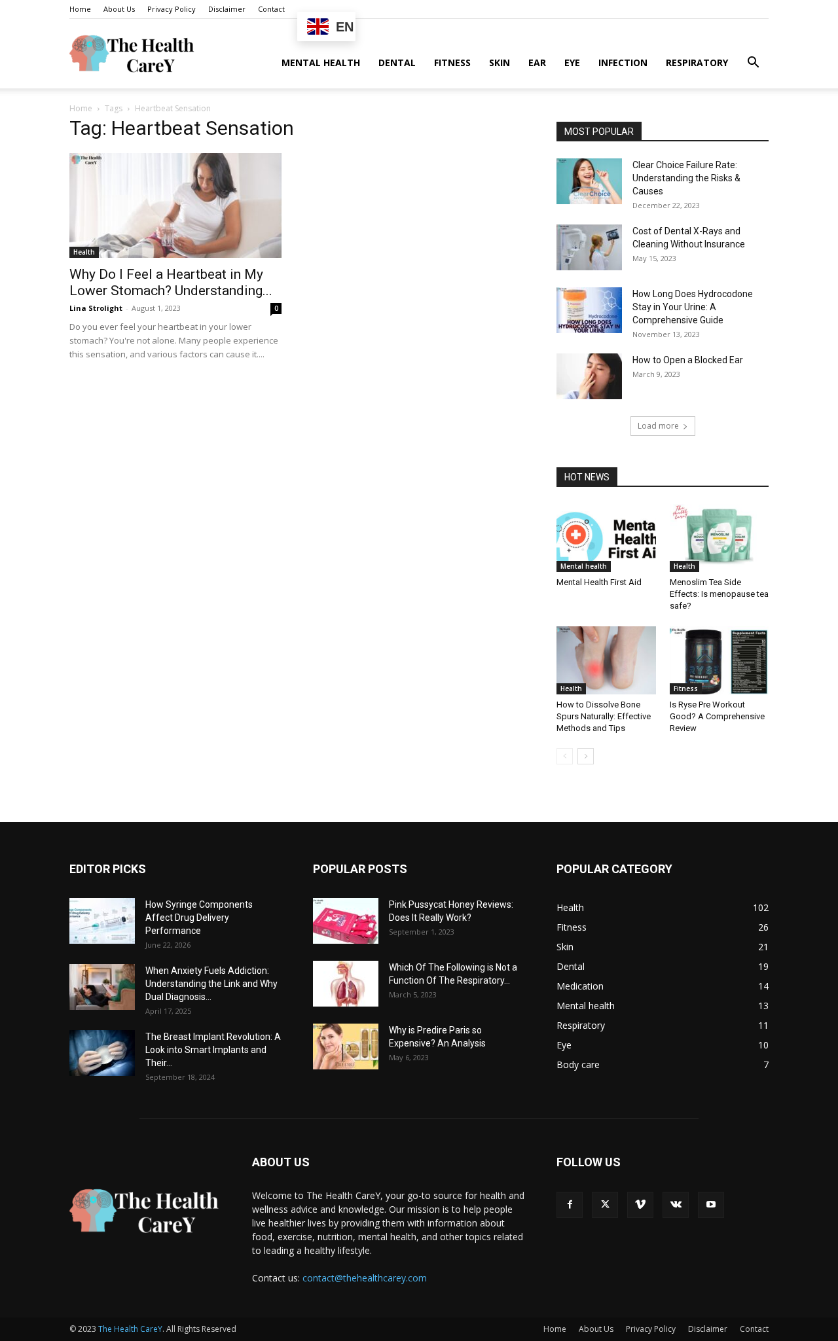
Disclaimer (227, 9)
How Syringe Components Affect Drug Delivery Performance (199, 917)
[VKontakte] (676, 1205)
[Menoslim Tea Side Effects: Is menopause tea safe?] (719, 538)
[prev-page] (564, 756)
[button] (753, 64)
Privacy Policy (171, 9)
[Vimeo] (640, 1205)
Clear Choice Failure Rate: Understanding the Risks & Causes (686, 178)
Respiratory (697, 62)
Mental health (321, 62)
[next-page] (585, 756)
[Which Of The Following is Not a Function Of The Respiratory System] (345, 984)
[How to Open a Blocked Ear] (589, 376)
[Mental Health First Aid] (606, 538)
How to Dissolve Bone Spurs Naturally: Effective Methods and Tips (603, 716)
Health (84, 252)
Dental (397, 62)
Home (80, 9)
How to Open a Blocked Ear (687, 360)
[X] (605, 1205)
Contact (271, 9)
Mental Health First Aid (599, 582)
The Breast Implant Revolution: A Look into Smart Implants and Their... (213, 1049)
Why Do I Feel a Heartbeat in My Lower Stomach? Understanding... (170, 282)
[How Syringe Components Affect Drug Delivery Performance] (102, 921)
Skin (499, 62)
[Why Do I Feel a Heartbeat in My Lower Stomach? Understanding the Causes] (175, 205)
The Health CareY (130, 1328)
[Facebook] (569, 1205)
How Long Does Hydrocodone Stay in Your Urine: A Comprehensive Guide (692, 307)
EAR (537, 62)
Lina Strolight (95, 308)
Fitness (452, 62)
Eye (572, 62)
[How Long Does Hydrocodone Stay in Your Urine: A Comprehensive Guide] (589, 310)
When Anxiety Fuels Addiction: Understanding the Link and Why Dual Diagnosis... (211, 983)
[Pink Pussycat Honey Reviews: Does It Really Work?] (345, 921)
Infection (622, 62)
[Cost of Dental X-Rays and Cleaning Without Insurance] (589, 247)
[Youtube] (711, 1205)
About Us (119, 9)
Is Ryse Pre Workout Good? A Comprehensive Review (717, 716)
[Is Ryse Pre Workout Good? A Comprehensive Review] (719, 660)
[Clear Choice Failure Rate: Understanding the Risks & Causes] (589, 181)
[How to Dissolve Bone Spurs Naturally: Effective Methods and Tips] (606, 660)
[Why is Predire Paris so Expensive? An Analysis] (345, 1046)
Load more (658, 425)
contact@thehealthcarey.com (364, 1278)
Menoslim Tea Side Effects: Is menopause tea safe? (719, 594)
